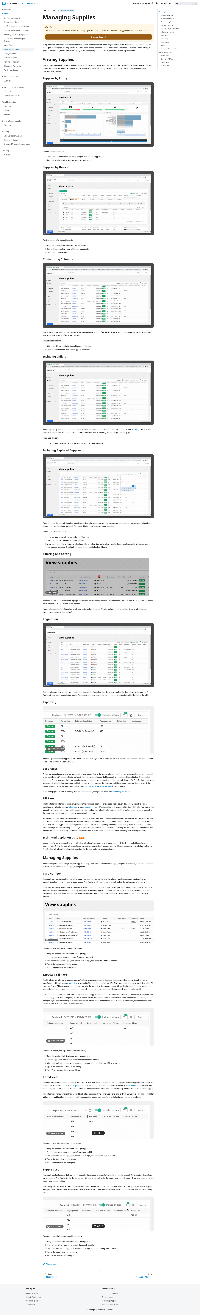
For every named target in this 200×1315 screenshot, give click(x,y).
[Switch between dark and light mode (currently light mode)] (170, 3)
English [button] (161, 3)
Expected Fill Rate (167, 59)
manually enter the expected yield (98, 786)
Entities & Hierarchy (110, 1304)
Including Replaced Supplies (170, 29)
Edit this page (51, 1264)
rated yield (73, 807)
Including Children (167, 25)
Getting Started (31, 1293)
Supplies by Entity (167, 15)
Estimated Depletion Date (169, 49)
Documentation (28, 3)
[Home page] (45, 10)
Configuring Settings (110, 1293)
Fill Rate (163, 45)
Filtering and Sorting (168, 32)
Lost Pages (165, 42)
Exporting (164, 39)
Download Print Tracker (141, 3)
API (38, 3)
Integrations (30, 1304)
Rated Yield (165, 62)
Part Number (165, 55)
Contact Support (98, 37)
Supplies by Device (167, 18)
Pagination (164, 35)
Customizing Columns (168, 22)
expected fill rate (91, 807)
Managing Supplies (165, 52)
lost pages (131, 1086)
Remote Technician (33, 1297)
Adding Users (107, 1297)
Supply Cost (165, 66)
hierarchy (135, 430)
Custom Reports (32, 1301)
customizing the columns (121, 792)
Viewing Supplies (165, 12)
